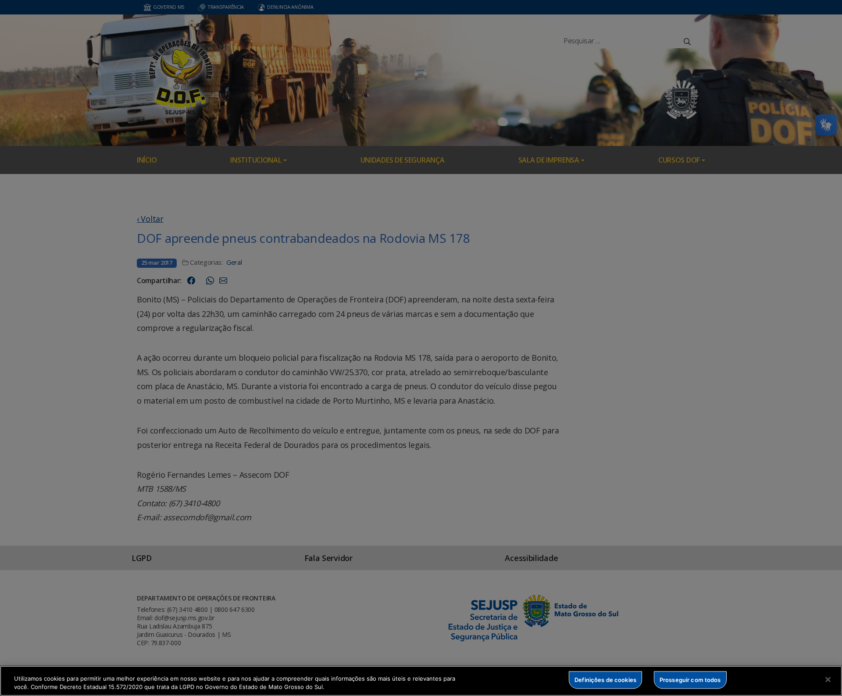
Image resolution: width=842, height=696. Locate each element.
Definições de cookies (605, 679)
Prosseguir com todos (690, 679)
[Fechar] (828, 679)
